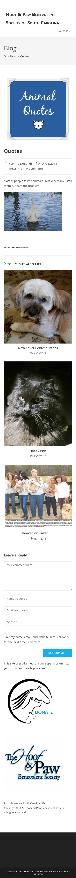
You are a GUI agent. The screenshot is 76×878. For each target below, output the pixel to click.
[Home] (5, 56)
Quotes (24, 56)
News (13, 168)
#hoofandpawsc (20, 247)
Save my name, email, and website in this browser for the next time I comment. (36, 639)
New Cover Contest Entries (38, 348)
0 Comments (35, 168)
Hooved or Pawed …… (38, 533)
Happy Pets (38, 451)
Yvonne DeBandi (20, 163)
